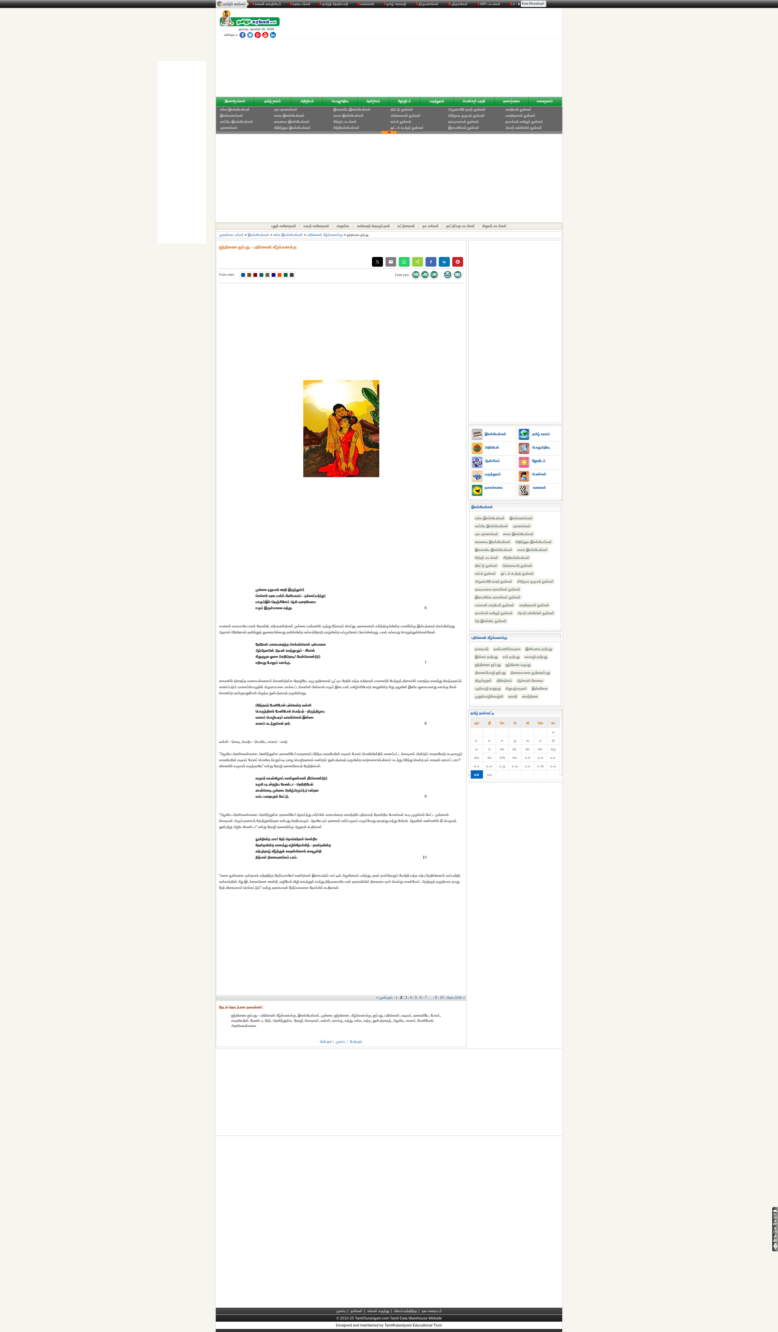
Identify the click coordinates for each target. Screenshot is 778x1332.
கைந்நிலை (530, 696)
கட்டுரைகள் (406, 226)
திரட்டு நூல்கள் (402, 109)
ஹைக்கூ (343, 226)
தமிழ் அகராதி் (396, 4)
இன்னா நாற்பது (486, 657)
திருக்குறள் (483, 680)
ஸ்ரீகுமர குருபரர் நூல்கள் (466, 115)
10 (442, 997)
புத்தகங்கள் (459, 4)
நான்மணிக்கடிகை (507, 649)
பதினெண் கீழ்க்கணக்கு (325, 235)
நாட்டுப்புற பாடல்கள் (460, 226)
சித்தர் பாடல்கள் (345, 122)
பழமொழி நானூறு (488, 688)
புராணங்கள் (229, 128)
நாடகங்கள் (430, 226)
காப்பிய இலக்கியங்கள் (236, 122)
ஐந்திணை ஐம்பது (488, 665)
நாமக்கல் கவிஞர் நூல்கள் (524, 122)
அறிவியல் (307, 101)
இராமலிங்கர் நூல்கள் (463, 128)
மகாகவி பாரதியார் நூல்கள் (494, 605)
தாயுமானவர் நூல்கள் (463, 122)
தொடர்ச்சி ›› (456, 997)
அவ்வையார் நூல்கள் (406, 115)
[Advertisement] (447, 53)
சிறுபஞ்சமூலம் (516, 688)
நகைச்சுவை (511, 101)
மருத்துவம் (437, 101)
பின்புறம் (326, 1041)
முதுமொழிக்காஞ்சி (489, 696)
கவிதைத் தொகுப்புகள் (373, 226)
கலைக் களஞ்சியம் (267, 4)
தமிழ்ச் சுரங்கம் (234, 4)
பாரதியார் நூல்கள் (518, 109)
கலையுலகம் (545, 101)
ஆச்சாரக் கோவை (530, 680)
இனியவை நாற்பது (538, 649)
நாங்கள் (357, 1311)
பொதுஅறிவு (340, 101)
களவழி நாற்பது (536, 657)
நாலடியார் (482, 649)
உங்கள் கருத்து (378, 1311)
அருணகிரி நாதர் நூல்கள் (467, 109)
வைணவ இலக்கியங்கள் (292, 122)
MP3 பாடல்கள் (490, 4)
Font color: (227, 274)
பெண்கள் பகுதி (474, 101)
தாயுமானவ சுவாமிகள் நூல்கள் (497, 589)
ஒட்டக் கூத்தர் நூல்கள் (407, 128)
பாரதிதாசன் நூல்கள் (520, 115)
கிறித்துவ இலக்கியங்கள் (292, 128)
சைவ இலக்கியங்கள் (289, 115)
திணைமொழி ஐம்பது (490, 673)
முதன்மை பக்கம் (231, 235)
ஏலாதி (512, 696)
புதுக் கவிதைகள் (283, 226)
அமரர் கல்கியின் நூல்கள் (523, 128)
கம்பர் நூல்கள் (401, 122)
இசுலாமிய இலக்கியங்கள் (352, 109)
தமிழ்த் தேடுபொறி (335, 4)
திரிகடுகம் (504, 680)
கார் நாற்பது (511, 657)
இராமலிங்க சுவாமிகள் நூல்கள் (498, 597)
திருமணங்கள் (428, 4)
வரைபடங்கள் (301, 4)
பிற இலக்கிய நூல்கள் (491, 621)
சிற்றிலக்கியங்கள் (346, 128)
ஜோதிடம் (404, 101)
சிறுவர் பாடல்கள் (494, 226)
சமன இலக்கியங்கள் (348, 115)
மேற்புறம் (356, 1041)
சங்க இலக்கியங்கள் (235, 109)
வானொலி (367, 4)
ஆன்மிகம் (373, 101)
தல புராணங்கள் (286, 109)
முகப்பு (340, 1041)
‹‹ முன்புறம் (384, 997)
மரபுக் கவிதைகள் (316, 226)
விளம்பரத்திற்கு (405, 1311)
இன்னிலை (540, 688)
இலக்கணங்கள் (231, 115)
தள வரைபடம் (432, 1311)
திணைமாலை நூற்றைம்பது (530, 673)
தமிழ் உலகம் (272, 101)
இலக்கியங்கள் (235, 101)
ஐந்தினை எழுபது (518, 665)
